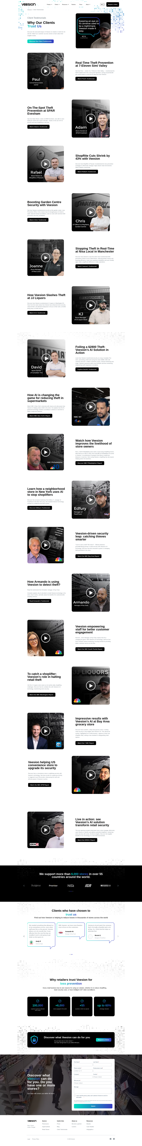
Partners (74, 4)
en (102, 4)
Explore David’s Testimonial (87, 369)
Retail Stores (45, 1129)
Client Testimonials (62, 1129)
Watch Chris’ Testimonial (38, 220)
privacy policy (87, 1101)
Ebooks (89, 1124)
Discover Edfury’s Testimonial (40, 508)
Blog (58, 1126)
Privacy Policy (35, 1139)
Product (49, 4)
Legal (28, 1139)
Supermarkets (46, 1126)
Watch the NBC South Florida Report (90, 649)
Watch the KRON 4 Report (86, 840)
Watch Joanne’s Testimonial (87, 266)
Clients (56, 4)
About (87, 4)
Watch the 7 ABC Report (86, 743)
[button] (69, 891)
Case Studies (90, 1126)
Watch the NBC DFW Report (39, 785)
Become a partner (77, 1124)
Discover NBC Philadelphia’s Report (90, 463)
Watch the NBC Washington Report (41, 694)
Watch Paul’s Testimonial (86, 79)
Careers (74, 1126)
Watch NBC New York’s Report (40, 416)
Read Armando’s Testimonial (39, 601)
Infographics (90, 1129)
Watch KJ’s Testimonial (37, 313)
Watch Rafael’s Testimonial (87, 172)
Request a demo (112, 4)
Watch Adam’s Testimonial (38, 127)
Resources (64, 4)
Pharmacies (45, 1124)
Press (80, 4)
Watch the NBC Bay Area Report (88, 556)
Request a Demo (103, 1040)
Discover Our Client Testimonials (40, 41)
